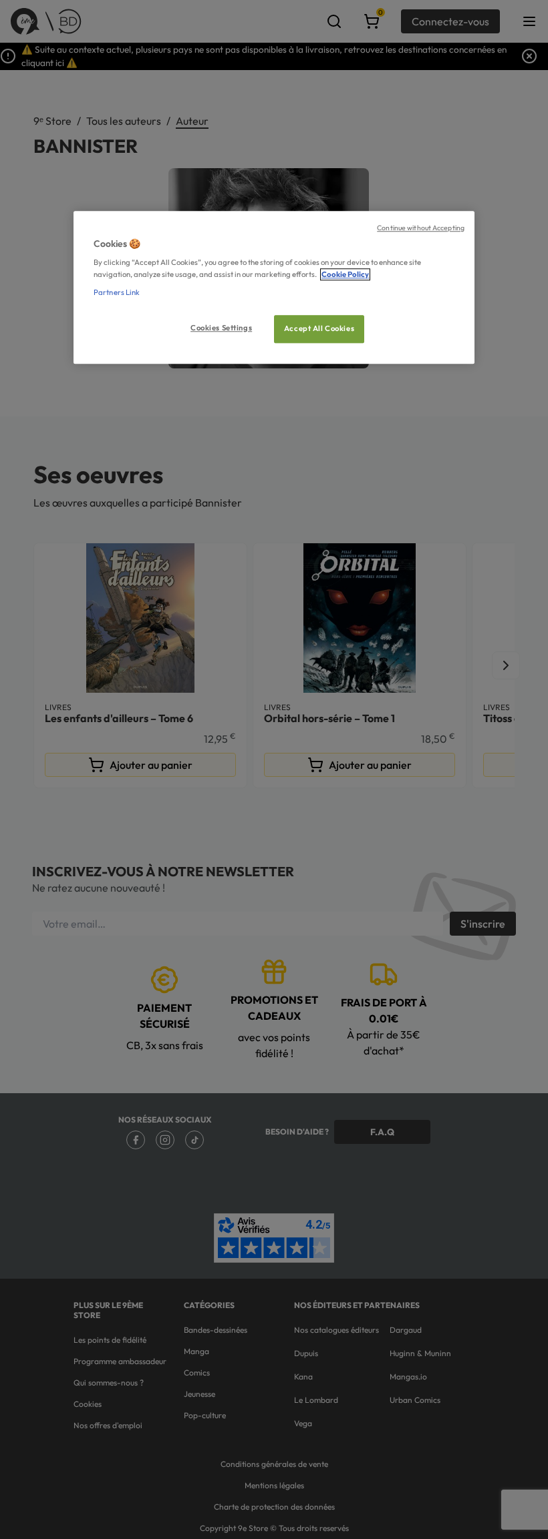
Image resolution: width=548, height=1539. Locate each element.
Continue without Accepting (420, 227)
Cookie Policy (345, 274)
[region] (274, 287)
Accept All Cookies (319, 328)
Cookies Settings (221, 327)
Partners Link (117, 292)
